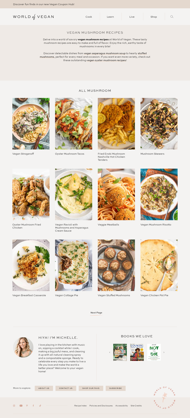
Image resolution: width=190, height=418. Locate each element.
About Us (43, 388)
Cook (89, 16)
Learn (110, 16)
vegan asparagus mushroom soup (104, 53)
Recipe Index (80, 405)
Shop (153, 16)
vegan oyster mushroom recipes (106, 60)
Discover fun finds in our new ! (43, 4)
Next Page (96, 312)
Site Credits (136, 405)
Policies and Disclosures (101, 405)
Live (132, 16)
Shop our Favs (91, 388)
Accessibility (121, 405)
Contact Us (66, 388)
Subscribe (115, 388)
